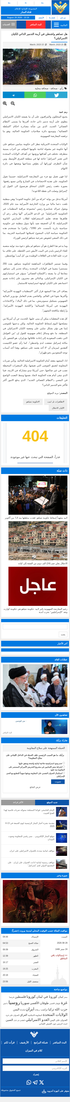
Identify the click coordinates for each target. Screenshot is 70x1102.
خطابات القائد (61, 659)
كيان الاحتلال (57, 408)
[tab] (35, 748)
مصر (65, 997)
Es (42, 3)
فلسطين (20, 996)
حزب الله (61, 1009)
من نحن (63, 18)
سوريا (25, 1003)
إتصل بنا (52, 18)
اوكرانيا (22, 1010)
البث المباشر (36, 24)
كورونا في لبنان (46, 996)
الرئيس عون (58, 1024)
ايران (30, 1009)
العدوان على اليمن (58, 1020)
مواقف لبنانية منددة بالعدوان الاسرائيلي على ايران (32, 851)
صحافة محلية (41, 88)
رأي (61, 88)
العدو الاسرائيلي (37, 1020)
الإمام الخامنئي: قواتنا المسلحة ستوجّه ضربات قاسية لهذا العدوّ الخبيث (29, 811)
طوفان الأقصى (39, 1003)
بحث (63, 634)
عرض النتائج (35, 787)
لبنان (60, 996)
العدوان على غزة (12, 1015)
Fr (26, 3)
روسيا (14, 1002)
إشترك (36, 1074)
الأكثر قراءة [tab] (18, 802)
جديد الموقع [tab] (52, 802)
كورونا (31, 997)
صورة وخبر (62, 875)
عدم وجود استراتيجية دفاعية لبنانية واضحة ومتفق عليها (40, 763)
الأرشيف (41, 18)
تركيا (51, 1009)
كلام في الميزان (33, 1050)
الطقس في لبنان (19, 1020)
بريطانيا (37, 1010)
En (9, 3)
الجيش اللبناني (45, 1023)
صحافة (54, 88)
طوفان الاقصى (54, 1003)
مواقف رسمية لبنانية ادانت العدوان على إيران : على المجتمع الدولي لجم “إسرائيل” (31, 864)
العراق (23, 1015)
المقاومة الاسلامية (35, 1015)
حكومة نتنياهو (32, 401)
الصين (9, 1020)
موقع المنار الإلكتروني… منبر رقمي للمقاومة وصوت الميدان (31, 838)
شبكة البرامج (41, 1042)
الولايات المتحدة (55, 1014)
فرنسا (11, 997)
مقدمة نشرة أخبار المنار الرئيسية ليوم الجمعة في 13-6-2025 (29, 824)
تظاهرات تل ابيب (55, 401)
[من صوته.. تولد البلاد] (35, 901)
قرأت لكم (9, 1042)
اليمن (16, 1009)
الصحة (65, 1024)
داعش (5, 1003)
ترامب (44, 1009)
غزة (64, 1002)
